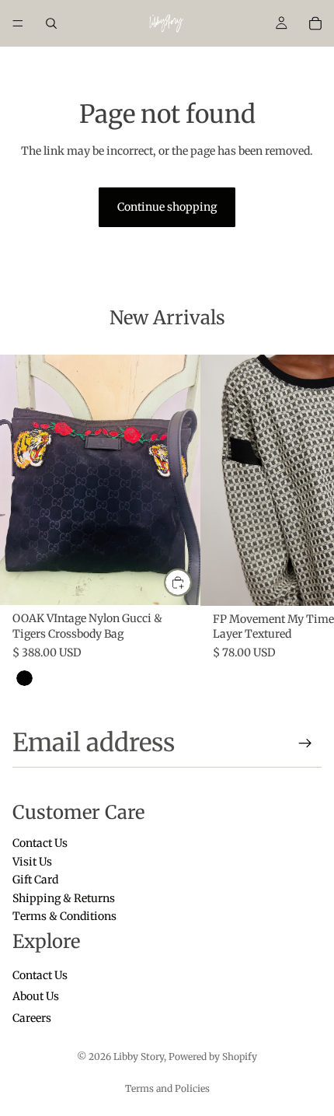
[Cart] (315, 23)
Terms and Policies (167, 1088)
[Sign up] (305, 743)
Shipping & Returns (63, 898)
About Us (35, 997)
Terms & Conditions (64, 916)
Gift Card (35, 880)
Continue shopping (167, 207)
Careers (31, 1018)
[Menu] (18, 23)
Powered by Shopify (213, 1056)
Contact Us (40, 844)
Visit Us (32, 862)
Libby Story (138, 1056)
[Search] (51, 23)
